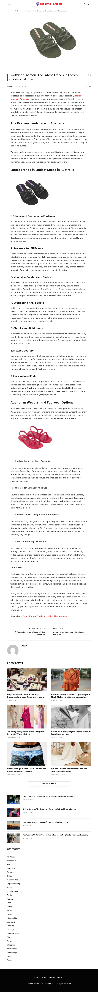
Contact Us (40, 977)
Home (9, 914)
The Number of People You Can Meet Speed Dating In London (48, 796)
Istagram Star (12, 918)
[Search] (88, 4)
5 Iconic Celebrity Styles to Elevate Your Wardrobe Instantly (70, 733)
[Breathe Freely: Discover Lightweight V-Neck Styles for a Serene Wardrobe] (71, 679)
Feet (9, 903)
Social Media (12, 949)
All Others (11, 857)
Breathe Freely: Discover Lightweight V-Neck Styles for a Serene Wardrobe (71, 695)
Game (9, 907)
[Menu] (9, 4)
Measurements (13, 933)
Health (9, 910)
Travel (9, 960)
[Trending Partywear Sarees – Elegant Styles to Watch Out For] (27, 716)
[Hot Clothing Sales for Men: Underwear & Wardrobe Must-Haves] (27, 754)
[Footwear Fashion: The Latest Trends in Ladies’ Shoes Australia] (49, 43)
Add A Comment (49, 784)
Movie (9, 937)
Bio (8, 864)
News (9, 941)
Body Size (11, 868)
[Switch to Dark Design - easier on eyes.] (84, 4)
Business (10, 872)
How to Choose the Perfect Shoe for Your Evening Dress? (69, 770)
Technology (12, 952)
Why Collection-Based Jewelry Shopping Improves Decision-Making (25, 695)
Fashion (88, 86)
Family (9, 895)
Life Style (10, 930)
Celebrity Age (12, 880)
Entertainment (12, 891)
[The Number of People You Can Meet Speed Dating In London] (13, 799)
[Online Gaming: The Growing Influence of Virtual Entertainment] (13, 812)
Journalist (11, 922)
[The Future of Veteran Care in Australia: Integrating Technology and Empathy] (13, 838)
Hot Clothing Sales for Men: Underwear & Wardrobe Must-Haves (26, 770)
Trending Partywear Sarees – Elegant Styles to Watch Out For (25, 733)
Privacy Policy (56, 977)
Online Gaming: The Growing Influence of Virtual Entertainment (49, 809)
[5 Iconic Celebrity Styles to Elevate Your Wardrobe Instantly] (71, 716)
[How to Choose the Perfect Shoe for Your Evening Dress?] (71, 754)
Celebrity (10, 876)
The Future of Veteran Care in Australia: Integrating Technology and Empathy (55, 835)
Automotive (11, 861)
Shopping (11, 945)
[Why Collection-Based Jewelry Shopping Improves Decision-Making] (27, 679)
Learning (10, 926)
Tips (9, 956)
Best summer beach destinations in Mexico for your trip (46, 822)
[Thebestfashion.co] (49, 4)
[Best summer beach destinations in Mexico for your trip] (13, 825)
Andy (11, 86)
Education (11, 887)
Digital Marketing (13, 884)
